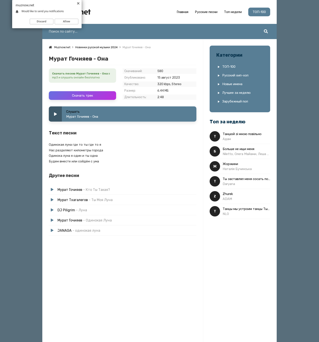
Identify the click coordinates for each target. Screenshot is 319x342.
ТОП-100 (259, 12)
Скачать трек (82, 95)
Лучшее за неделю (236, 93)
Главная (182, 12)
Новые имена (232, 84)
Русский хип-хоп (235, 75)
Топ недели (233, 12)
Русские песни (206, 12)
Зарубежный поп (235, 101)
